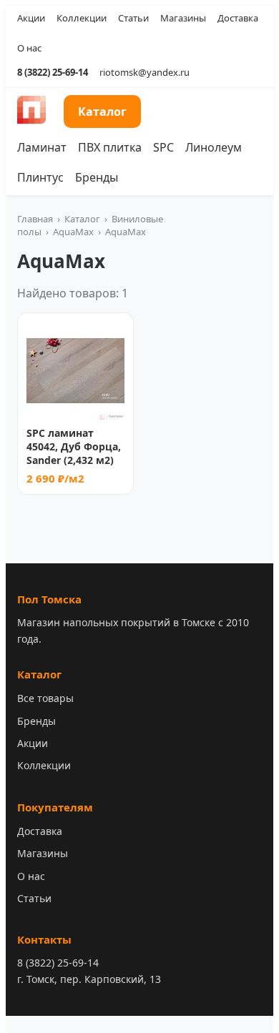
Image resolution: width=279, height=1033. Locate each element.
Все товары (45, 698)
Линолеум (213, 147)
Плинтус (40, 177)
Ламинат (42, 147)
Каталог (102, 111)
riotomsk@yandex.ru (144, 72)
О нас (29, 47)
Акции (31, 17)
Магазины (183, 17)
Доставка (237, 17)
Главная (35, 218)
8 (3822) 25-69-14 (52, 72)
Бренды (96, 177)
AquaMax (73, 231)
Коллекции (82, 17)
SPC (163, 147)
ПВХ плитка (110, 147)
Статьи (133, 17)
